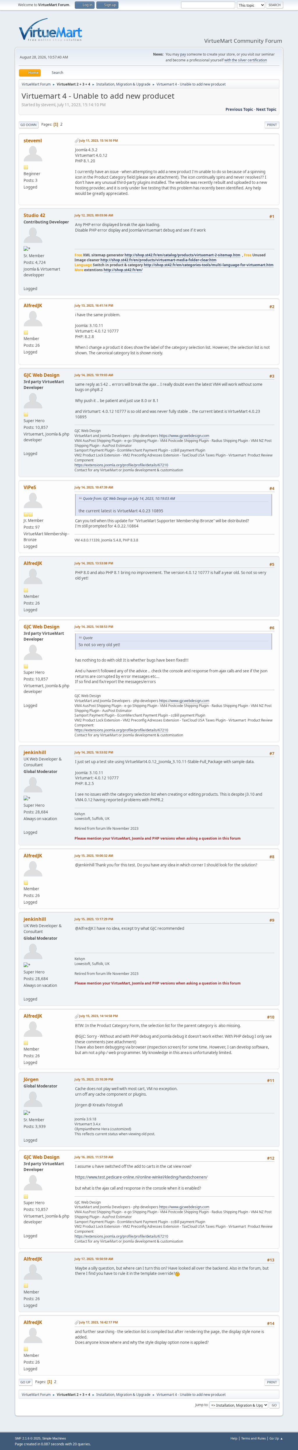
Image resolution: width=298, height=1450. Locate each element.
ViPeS (30, 487)
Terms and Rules (253, 1438)
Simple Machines (54, 1438)
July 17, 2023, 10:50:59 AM (93, 1259)
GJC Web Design (42, 375)
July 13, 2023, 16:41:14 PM (93, 305)
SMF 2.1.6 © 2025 (27, 1438)
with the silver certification (245, 60)
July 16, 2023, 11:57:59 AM (93, 1157)
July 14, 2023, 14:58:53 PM (93, 626)
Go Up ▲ (276, 1438)
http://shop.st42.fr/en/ (123, 269)
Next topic (266, 109)
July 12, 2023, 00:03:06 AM (93, 215)
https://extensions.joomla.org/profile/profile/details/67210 (121, 465)
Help (233, 1438)
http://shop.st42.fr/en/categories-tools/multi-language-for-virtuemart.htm (209, 264)
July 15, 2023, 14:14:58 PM (98, 1016)
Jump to (201, 1404)
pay (183, 54)
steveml (33, 140)
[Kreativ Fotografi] (26, 1133)
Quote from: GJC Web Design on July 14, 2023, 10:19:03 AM (129, 498)
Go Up (25, 1382)
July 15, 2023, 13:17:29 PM (93, 919)
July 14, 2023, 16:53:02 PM (93, 752)
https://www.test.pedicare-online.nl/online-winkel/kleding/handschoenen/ (141, 1177)
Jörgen (31, 1079)
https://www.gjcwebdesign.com (184, 435)
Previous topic (239, 109)
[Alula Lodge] (26, 825)
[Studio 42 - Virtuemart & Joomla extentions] (26, 281)
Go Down (28, 124)
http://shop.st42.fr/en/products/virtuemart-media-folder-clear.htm (158, 259)
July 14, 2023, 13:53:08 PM (93, 563)
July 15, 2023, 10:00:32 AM (93, 855)
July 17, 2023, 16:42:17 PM (98, 1322)
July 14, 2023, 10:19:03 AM (93, 375)
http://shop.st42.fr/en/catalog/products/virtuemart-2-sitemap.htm (182, 255)
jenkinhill (35, 752)
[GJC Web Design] (26, 446)
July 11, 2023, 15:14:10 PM (98, 140)
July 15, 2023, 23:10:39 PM (93, 1079)
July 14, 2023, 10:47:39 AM (93, 487)
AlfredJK (33, 305)
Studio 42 (34, 215)
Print (272, 124)
